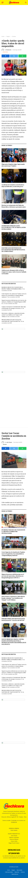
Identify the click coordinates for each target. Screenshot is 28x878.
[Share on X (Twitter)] (14, 56)
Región (5, 444)
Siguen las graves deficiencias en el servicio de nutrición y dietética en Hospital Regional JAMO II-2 (14, 302)
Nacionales (19, 870)
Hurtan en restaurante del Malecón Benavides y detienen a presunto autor (14, 206)
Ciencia (23, 872)
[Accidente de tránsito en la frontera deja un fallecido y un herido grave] (14, 176)
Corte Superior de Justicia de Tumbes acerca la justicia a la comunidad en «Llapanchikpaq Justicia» (14, 295)
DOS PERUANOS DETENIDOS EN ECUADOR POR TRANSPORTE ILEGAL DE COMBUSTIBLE (13, 249)
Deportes (17, 872)
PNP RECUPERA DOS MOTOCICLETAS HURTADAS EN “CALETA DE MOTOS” (13, 619)
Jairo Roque (9, 442)
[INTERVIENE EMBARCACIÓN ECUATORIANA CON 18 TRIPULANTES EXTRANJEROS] (14, 217)
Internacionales (9, 872)
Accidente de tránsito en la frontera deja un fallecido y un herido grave (13, 185)
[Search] (25, 2)
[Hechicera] (14, 2)
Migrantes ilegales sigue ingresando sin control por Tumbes (13, 165)
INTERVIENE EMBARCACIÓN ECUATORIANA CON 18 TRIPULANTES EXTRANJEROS (14, 227)
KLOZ (17, 866)
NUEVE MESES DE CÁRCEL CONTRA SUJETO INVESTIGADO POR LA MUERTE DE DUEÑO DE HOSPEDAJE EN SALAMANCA (14, 641)
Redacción (8, 49)
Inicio (8, 870)
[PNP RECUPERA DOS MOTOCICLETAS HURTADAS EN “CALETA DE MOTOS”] (14, 610)
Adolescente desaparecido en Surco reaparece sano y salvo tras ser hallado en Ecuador (14, 271)
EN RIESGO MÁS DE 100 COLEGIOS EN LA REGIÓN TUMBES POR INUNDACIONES (13, 531)
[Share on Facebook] (6, 56)
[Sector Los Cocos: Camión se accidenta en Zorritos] (14, 460)
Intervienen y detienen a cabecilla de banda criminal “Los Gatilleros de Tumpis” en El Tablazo (13, 315)
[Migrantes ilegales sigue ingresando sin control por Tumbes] (14, 155)
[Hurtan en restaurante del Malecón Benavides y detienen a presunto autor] (14, 196)
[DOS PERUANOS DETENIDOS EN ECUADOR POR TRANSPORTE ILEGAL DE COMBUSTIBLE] (14, 239)
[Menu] (3, 2)
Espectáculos (15, 874)
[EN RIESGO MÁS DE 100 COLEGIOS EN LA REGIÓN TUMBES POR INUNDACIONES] (14, 521)
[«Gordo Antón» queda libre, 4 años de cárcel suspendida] (14, 67)
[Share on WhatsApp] (22, 56)
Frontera (5, 52)
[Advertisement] (14, 20)
